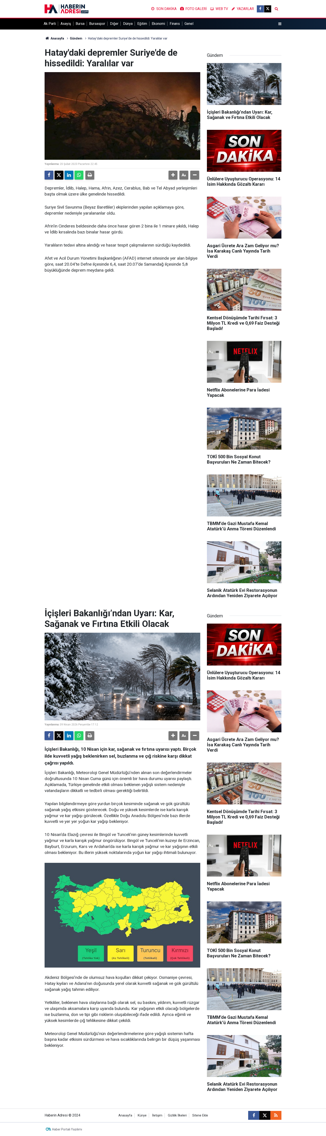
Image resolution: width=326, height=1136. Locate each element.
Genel (189, 24)
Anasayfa (57, 38)
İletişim (157, 1115)
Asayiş (66, 24)
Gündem (76, 38)
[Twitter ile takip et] (267, 8)
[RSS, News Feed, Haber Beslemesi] (275, 1115)
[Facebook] (49, 175)
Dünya (128, 24)
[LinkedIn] (69, 175)
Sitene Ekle (200, 1115)
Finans (175, 24)
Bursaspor (97, 24)
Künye (142, 1115)
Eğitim (142, 24)
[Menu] (280, 24)
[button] (173, 175)
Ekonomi (158, 24)
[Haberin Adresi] (66, 8)
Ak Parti (50, 24)
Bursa (80, 24)
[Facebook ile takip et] (260, 8)
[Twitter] (59, 175)
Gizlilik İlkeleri (177, 1115)
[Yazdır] (89, 175)
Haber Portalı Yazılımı (67, 1129)
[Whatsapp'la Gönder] (79, 175)
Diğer (114, 24)
